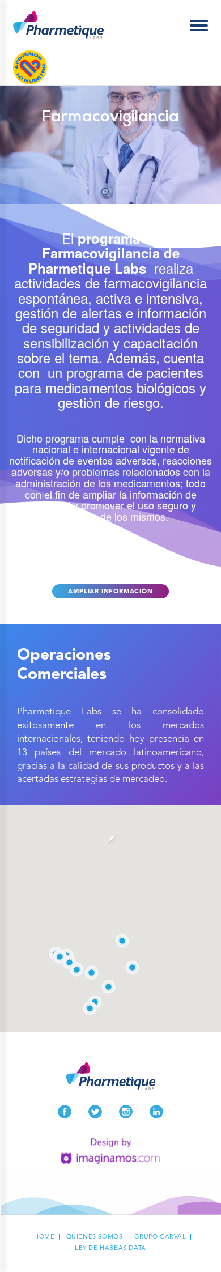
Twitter (95, 1111)
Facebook (64, 1111)
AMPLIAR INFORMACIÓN (110, 592)
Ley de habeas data (110, 1248)
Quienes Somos (94, 1237)
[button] (76, 969)
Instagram (126, 1111)
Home (44, 1237)
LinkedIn (156, 1111)
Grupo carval (160, 1237)
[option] (110, 145)
